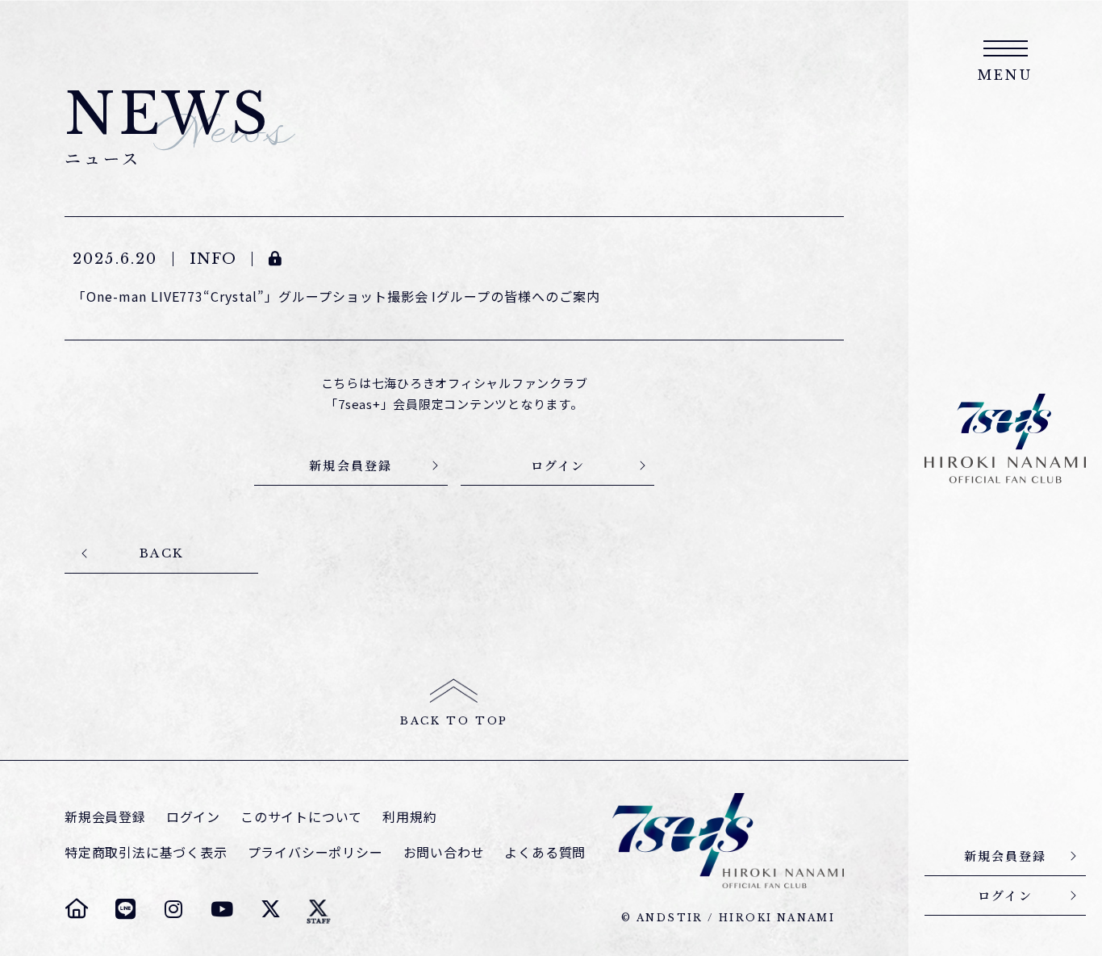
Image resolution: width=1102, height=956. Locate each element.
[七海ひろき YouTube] (222, 908)
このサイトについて (301, 816)
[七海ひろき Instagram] (173, 908)
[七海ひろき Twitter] (270, 908)
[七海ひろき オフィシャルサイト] (77, 908)
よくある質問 (545, 852)
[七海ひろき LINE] (125, 908)
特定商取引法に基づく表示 (146, 852)
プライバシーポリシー (315, 852)
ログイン (193, 816)
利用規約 (409, 816)
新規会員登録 (105, 816)
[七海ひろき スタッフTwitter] (319, 908)
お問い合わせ (444, 852)
